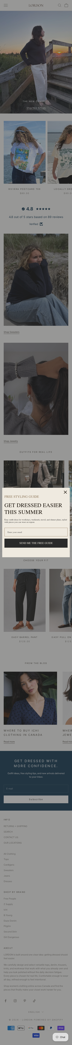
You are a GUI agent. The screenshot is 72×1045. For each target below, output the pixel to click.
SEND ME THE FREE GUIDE (36, 543)
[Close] (65, 492)
